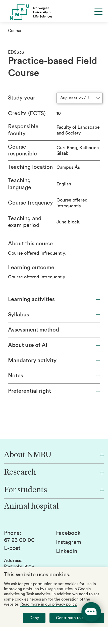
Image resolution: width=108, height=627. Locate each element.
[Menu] (98, 11)
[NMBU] (54, 12)
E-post (12, 548)
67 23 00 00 (19, 540)
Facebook (68, 533)
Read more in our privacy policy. (48, 604)
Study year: (22, 98)
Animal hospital (31, 507)
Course (14, 31)
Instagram (68, 542)
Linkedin (66, 551)
